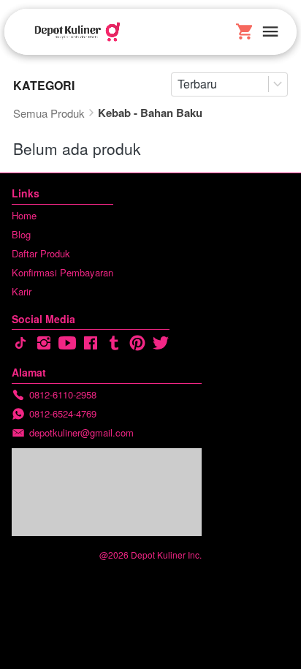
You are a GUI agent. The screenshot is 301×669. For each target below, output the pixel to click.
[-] (20, 343)
